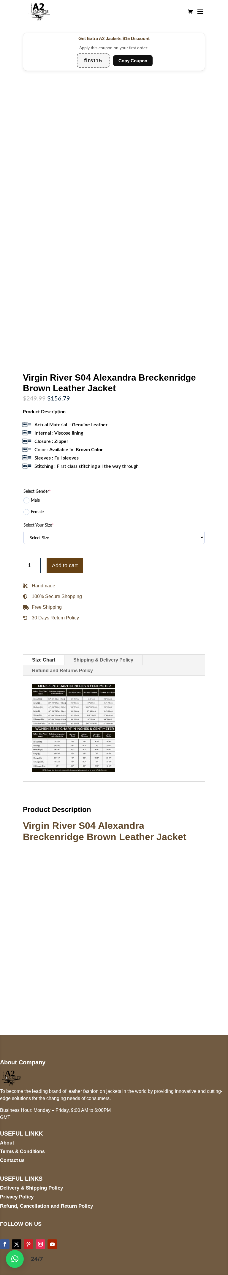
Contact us (12, 1160)
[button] (15, 1259)
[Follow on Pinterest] (28, 1244)
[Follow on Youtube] (52, 1244)
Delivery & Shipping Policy (31, 1188)
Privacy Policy (17, 1197)
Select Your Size (38, 525)
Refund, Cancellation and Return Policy (46, 1206)
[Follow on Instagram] (40, 1244)
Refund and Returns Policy (62, 670)
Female (37, 512)
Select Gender (37, 491)
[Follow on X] (16, 1244)
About (7, 1142)
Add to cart (65, 565)
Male (35, 500)
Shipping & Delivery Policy (103, 659)
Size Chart (43, 659)
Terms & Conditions (22, 1151)
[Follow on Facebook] (5, 1244)
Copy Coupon (132, 60)
